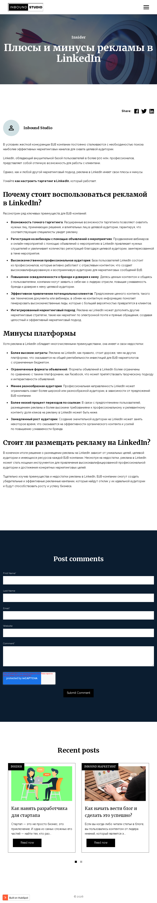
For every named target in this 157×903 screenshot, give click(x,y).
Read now (27, 842)
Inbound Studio (38, 128)
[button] (76, 862)
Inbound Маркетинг (100, 766)
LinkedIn (8, 158)
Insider (79, 37)
